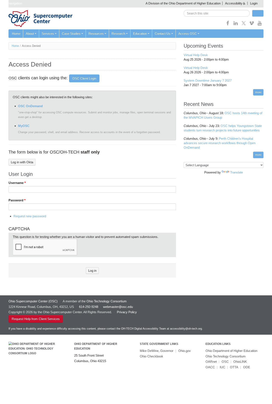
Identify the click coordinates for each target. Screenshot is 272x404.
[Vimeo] (252, 24)
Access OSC (187, 33)
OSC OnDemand (30, 106)
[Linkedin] (236, 24)
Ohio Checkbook (151, 356)
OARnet (211, 361)
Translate (236, 172)
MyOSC (24, 126)
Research (118, 33)
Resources (96, 33)
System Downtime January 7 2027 (208, 80)
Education (140, 33)
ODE (246, 367)
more (258, 92)
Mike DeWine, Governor (156, 351)
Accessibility (233, 3)
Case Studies (71, 33)
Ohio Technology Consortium (225, 356)
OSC (225, 361)
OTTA (234, 367)
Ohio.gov (184, 351)
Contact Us (162, 33)
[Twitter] (244, 24)
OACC (210, 367)
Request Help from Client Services (36, 319)
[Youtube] (260, 24)
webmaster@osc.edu (118, 307)
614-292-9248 (88, 307)
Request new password (29, 216)
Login (254, 3)
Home (16, 33)
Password (17, 200)
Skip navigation (11, 3)
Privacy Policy (127, 312)
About (30, 33)
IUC (222, 367)
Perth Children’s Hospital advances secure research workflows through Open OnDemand (219, 143)
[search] (217, 13)
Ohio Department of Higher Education (231, 351)
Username (17, 183)
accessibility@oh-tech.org (186, 328)
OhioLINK (240, 361)
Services (48, 33)
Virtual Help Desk (196, 55)
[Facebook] (228, 24)
